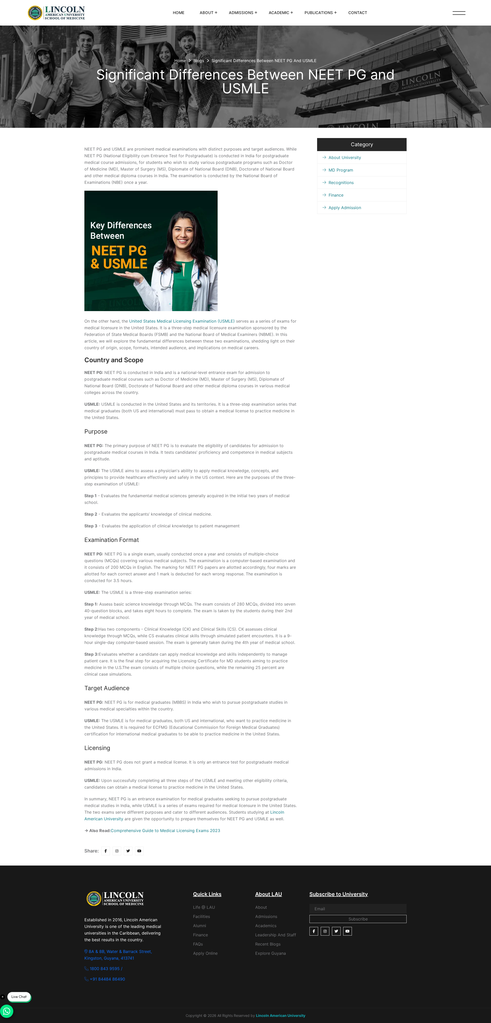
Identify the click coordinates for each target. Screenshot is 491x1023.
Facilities (201, 916)
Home (178, 12)
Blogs (198, 60)
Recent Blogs (268, 944)
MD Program (341, 170)
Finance (336, 195)
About (207, 12)
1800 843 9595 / (105, 968)
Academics (265, 925)
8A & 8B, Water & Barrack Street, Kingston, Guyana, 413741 (118, 955)
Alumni (199, 925)
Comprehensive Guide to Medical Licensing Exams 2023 (165, 830)
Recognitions (341, 182)
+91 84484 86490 (106, 979)
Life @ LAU (204, 907)
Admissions (241, 12)
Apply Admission (345, 207)
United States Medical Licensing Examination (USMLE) (182, 321)
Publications (319, 12)
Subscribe (358, 919)
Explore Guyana (270, 953)
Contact (357, 12)
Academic (279, 12)
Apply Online (205, 953)
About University (345, 157)
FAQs (198, 944)
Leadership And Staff (275, 934)
